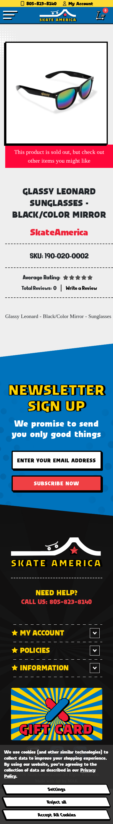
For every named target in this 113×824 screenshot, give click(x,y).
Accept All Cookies (56, 814)
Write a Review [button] (81, 288)
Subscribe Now (56, 483)
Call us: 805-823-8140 (56, 601)
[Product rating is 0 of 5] (78, 277)
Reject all (56, 801)
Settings (56, 789)
